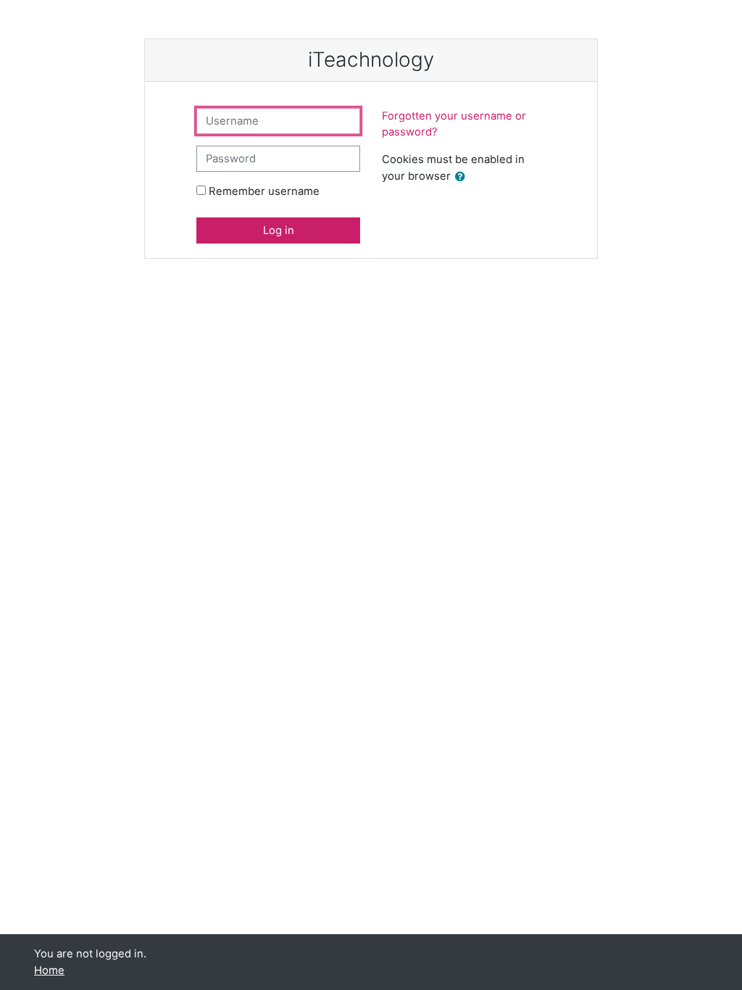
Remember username (264, 191)
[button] (463, 177)
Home (49, 970)
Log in (278, 230)
